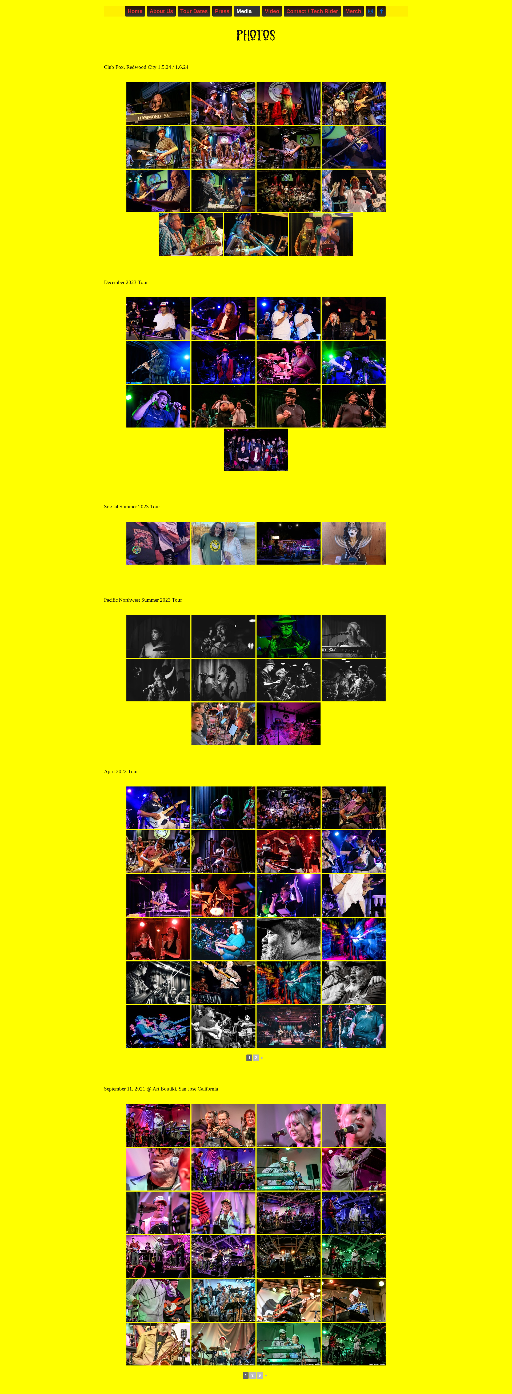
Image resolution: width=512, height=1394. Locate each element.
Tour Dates (194, 11)
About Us (161, 11)
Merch (353, 11)
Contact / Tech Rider (312, 11)
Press (222, 11)
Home (135, 11)
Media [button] (244, 11)
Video (272, 11)
